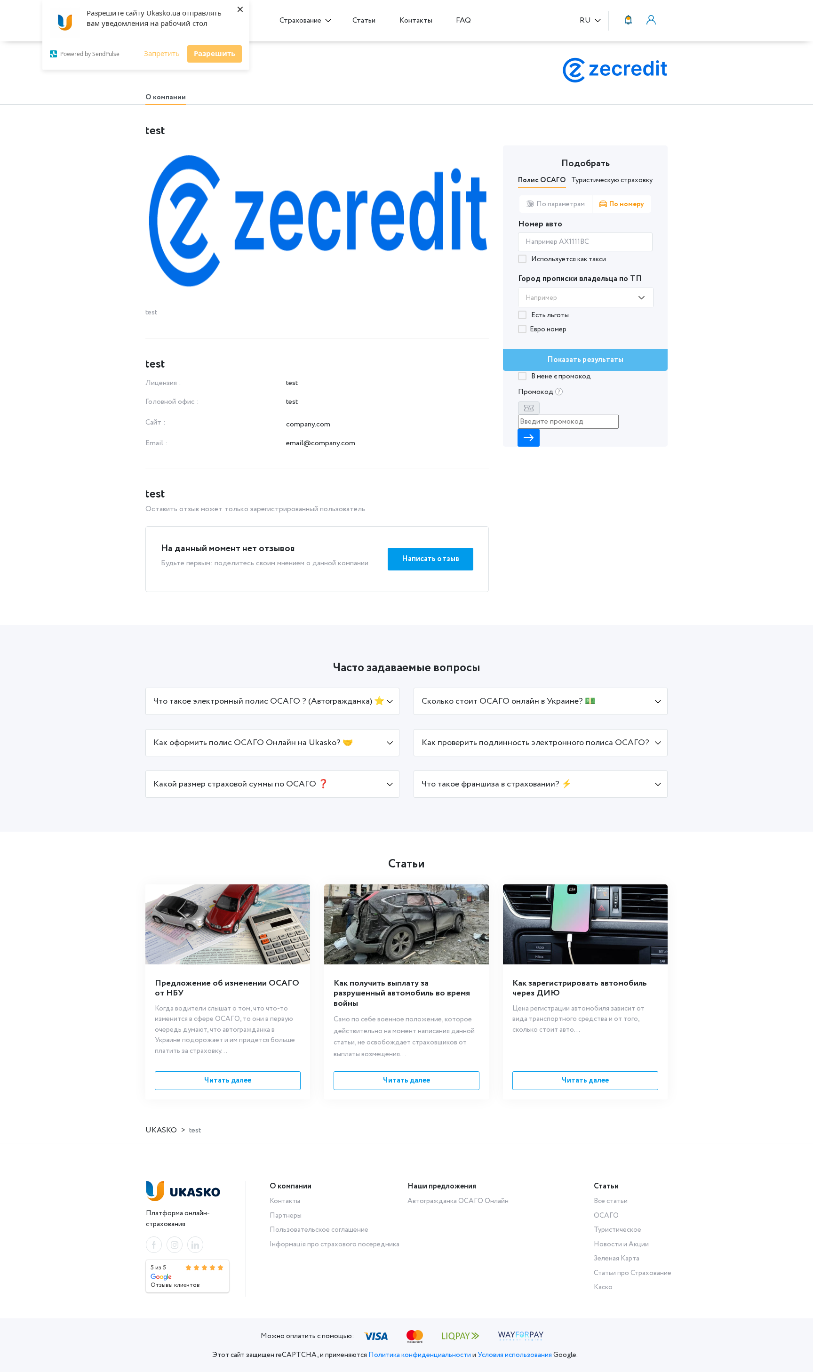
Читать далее (227, 1080)
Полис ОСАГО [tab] (542, 180)
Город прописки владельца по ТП (580, 279)
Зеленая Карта (616, 1258)
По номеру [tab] (626, 204)
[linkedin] (195, 1244)
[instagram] (175, 1244)
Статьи (363, 20)
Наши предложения (441, 1186)
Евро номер (548, 329)
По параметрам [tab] (560, 204)
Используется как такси (568, 259)
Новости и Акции (621, 1244)
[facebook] (154, 1244)
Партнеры (286, 1216)
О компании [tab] (165, 97)
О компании (290, 1186)
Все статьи (611, 1201)
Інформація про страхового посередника (334, 1244)
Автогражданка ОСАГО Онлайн (458, 1201)
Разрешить (214, 53)
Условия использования (515, 1355)
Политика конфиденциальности (419, 1355)
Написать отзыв (430, 559)
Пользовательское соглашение (319, 1230)
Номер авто (540, 224)
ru (586, 21)
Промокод (536, 391)
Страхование (301, 20)
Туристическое (617, 1230)
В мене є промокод (560, 376)
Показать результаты (585, 359)
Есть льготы (549, 315)
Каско (603, 1287)
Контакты (415, 20)
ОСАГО (606, 1216)
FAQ (463, 20)
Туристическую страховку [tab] (612, 180)
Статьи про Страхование (632, 1273)
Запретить (162, 53)
